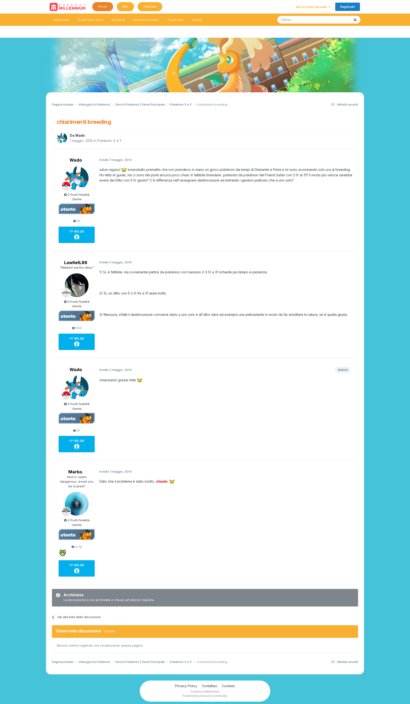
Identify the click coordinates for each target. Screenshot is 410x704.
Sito (125, 6)
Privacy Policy (186, 686)
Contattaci (209, 686)
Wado (80, 135)
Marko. (75, 471)
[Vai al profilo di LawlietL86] (77, 285)
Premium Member (146, 20)
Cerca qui (337, 19)
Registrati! (347, 7)
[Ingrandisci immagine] (124, 170)
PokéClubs (175, 20)
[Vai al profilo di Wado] (62, 138)
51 (78, 221)
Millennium (62, 20)
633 (78, 328)
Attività (197, 20)
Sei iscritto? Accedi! (312, 7)
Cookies (228, 686)
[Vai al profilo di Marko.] (77, 504)
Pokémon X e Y (109, 141)
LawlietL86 (75, 262)
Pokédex (150, 6)
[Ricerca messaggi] (355, 19)
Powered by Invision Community (205, 696)
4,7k (78, 547)
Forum (102, 6)
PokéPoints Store (90, 20)
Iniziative (118, 20)
